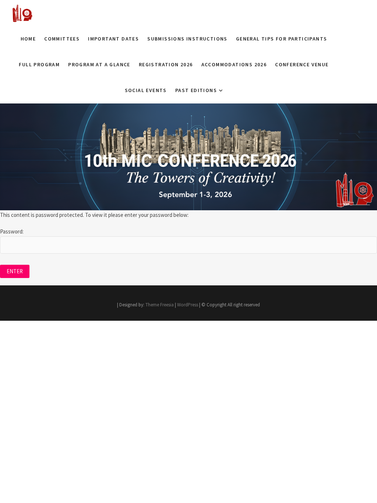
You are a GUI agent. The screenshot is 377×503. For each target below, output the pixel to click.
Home (28, 38)
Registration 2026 (166, 64)
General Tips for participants (281, 38)
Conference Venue (301, 64)
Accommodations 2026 (234, 64)
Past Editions (196, 90)
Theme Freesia (159, 305)
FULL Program (39, 64)
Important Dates (113, 38)
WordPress (187, 305)
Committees (62, 38)
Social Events (146, 90)
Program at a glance (99, 64)
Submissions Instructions (187, 38)
